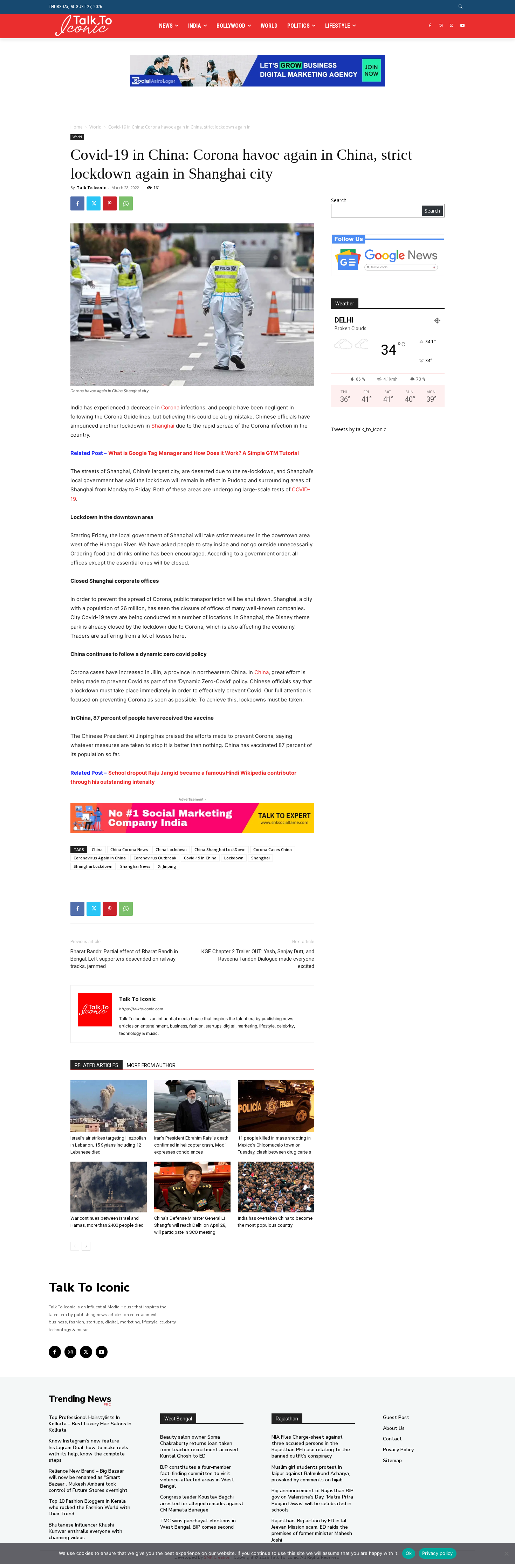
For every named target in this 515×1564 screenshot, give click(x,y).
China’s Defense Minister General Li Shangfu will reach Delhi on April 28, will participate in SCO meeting (190, 1225)
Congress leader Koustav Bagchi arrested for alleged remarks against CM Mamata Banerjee (201, 1503)
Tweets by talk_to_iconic (358, 429)
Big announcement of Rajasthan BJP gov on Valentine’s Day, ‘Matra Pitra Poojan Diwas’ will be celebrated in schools (312, 1500)
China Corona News (129, 849)
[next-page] (86, 1246)
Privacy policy (437, 1553)
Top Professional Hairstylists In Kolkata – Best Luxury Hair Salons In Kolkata (90, 1423)
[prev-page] (74, 1246)
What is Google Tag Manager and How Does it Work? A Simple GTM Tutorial (203, 453)
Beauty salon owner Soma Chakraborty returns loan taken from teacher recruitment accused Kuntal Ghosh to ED (199, 1447)
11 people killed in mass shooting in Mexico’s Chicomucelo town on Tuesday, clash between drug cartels (274, 1145)
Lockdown (233, 857)
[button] (460, 6)
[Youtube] (462, 26)
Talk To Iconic (91, 187)
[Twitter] (451, 26)
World (95, 127)
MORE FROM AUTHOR (151, 1065)
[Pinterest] (110, 203)
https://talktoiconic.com (141, 1008)
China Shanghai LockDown (220, 849)
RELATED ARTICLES (96, 1065)
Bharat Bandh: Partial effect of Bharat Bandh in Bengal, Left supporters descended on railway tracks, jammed (124, 958)
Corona (170, 407)
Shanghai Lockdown (93, 866)
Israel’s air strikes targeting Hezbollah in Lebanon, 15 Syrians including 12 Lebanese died (108, 1145)
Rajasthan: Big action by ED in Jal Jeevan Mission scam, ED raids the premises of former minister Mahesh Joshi (312, 1530)
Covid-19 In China (200, 857)
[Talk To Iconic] (86, 26)
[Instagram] (441, 26)
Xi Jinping (167, 866)
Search (338, 200)
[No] (506, 1553)
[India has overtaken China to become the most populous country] (276, 1187)
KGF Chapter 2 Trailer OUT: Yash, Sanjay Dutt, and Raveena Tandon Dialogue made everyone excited (257, 958)
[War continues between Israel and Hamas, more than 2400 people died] (108, 1187)
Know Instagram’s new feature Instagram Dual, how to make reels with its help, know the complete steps (88, 1450)
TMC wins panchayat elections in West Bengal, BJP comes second (198, 1523)
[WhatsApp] (126, 203)
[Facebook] (430, 26)
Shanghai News (135, 866)
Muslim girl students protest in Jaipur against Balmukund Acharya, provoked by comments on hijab (311, 1473)
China (261, 672)
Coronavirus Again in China (100, 857)
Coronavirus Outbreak (154, 857)
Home (76, 127)
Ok (409, 1553)
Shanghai (162, 425)
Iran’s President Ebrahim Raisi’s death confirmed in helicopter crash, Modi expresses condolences (191, 1145)
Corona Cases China (272, 849)
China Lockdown (171, 849)
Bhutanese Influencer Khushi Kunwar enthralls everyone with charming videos (85, 1531)
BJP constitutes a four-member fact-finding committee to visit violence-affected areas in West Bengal (197, 1477)
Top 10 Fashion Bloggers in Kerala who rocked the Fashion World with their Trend (89, 1507)
